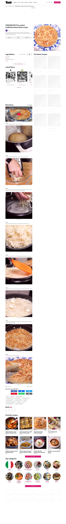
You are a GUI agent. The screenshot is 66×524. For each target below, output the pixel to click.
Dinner (19, 469)
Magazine (30, 2)
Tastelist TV (35, 2)
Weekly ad (26, 2)
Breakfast (47, 481)
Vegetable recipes (9, 403)
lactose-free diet (25, 398)
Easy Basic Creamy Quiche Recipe (54, 452)
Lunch (9, 481)
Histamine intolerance (19, 482)
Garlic (56, 469)
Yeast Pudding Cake (52, 431)
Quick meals (37, 481)
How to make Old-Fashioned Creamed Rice (39, 452)
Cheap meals (17, 398)
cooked (25, 400)
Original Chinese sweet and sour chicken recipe (10, 432)
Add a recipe (57, 2)
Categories (15, 2)
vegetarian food (18, 400)
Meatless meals (11, 6)
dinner (12, 396)
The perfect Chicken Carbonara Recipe (38, 432)
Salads (47, 469)
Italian (9, 469)
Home (6, 6)
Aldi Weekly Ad (8, 82)
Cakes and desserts (28, 469)
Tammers (35, 453)
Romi (9, 30)
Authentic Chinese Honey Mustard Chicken (11, 452)
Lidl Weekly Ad (20, 82)
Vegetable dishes (19, 403)
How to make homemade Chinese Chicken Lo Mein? (26, 452)
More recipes (33, 456)
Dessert (37, 469)
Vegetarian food (28, 481)
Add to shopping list (19, 63)
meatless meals (19, 396)
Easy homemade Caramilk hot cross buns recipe (26, 432)
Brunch (56, 481)
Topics (19, 2)
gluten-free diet (9, 400)
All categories (33, 486)
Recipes (22, 2)
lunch (7, 396)
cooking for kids (9, 398)
